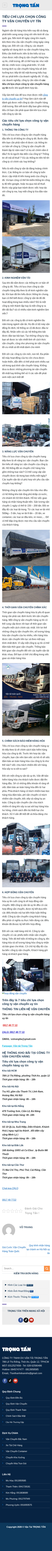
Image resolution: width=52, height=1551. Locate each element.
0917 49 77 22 (10, 1025)
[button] (4, 5)
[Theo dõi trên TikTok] (26, 1320)
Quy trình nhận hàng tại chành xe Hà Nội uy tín (38, 1249)
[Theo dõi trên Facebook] (20, 1320)
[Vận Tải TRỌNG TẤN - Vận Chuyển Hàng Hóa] (26, 5)
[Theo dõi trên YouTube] (31, 1320)
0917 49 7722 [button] (9, 1199)
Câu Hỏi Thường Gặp (15, 1422)
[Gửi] (47, 1268)
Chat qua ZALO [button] (10, 1188)
